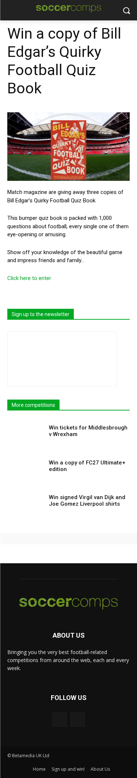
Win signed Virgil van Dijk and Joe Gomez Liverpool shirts (87, 500)
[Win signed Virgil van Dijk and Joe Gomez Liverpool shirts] (25, 505)
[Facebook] (59, 719)
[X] (78, 719)
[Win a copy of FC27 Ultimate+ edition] (25, 471)
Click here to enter (29, 278)
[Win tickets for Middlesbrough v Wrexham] (25, 436)
